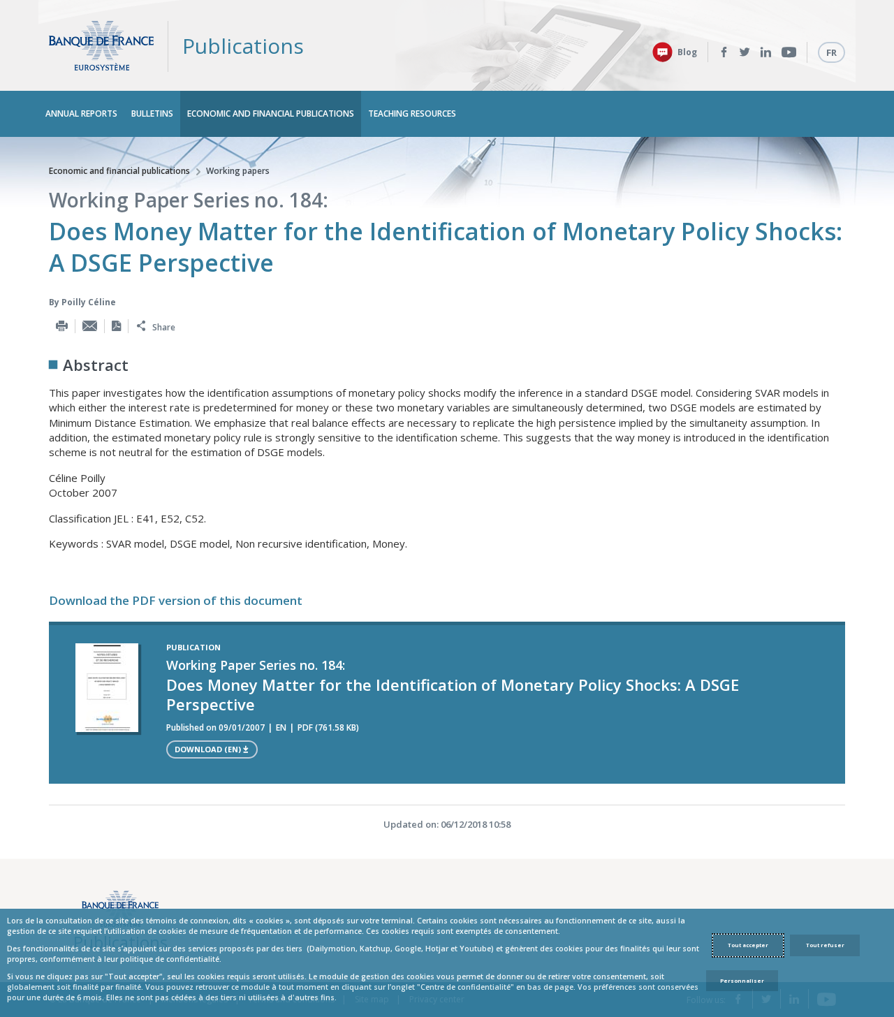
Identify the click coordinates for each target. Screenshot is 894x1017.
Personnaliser (742, 980)
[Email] (89, 326)
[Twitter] (745, 52)
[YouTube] (789, 52)
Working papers (238, 171)
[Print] (62, 326)
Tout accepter (748, 945)
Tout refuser (825, 945)
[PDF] (116, 326)
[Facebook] (724, 52)
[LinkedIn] (766, 52)
